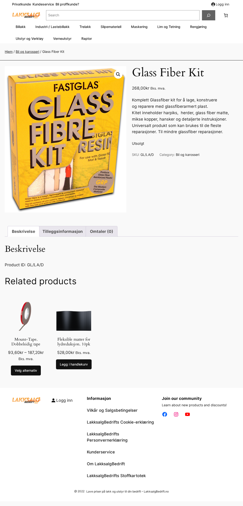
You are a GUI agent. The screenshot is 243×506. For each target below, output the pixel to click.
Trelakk (85, 27)
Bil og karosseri (27, 52)
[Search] (208, 15)
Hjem (9, 52)
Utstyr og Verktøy (29, 38)
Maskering (139, 27)
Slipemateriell (111, 27)
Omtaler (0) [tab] (101, 231)
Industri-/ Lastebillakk (52, 27)
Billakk (21, 27)
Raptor (86, 38)
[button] (118, 74)
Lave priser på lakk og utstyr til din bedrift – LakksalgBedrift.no (127, 491)
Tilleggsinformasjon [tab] (62, 231)
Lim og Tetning (168, 27)
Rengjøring (198, 27)
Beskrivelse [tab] (23, 231)
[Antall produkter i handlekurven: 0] (226, 15)
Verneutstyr (62, 38)
